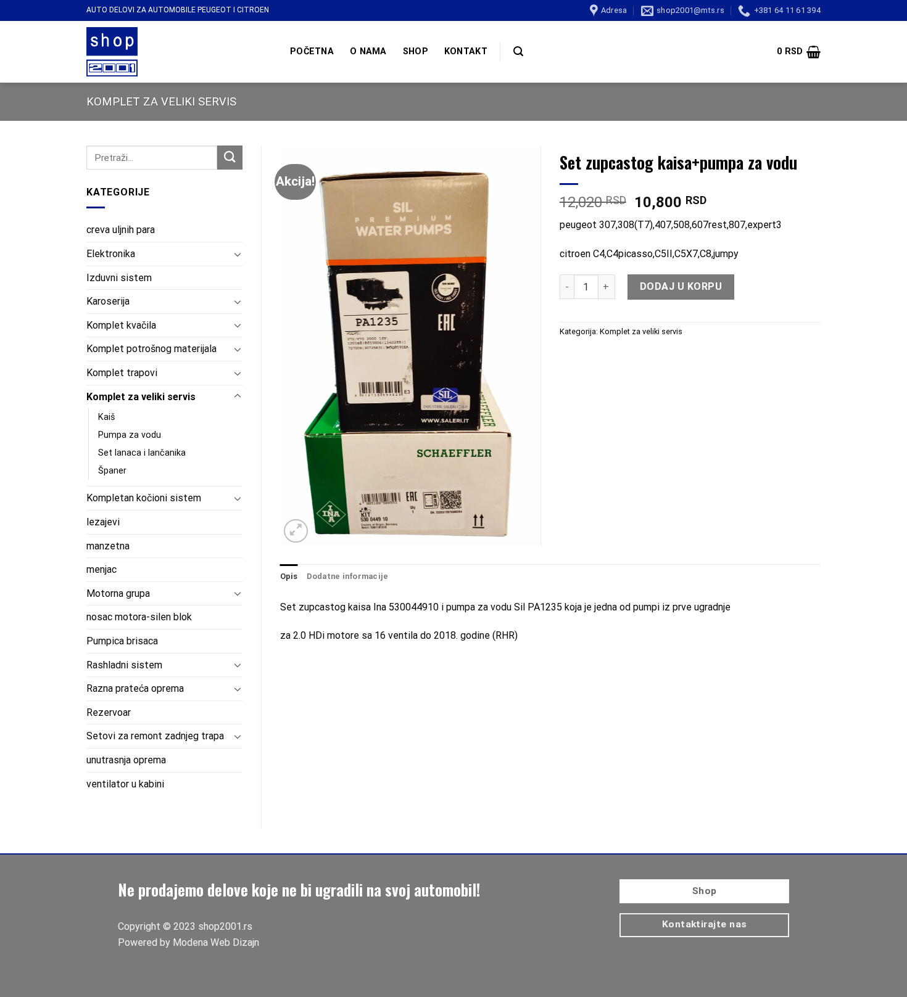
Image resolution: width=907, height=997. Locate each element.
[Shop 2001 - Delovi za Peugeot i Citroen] (178, 52)
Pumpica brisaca (122, 641)
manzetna (108, 546)
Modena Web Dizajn (216, 942)
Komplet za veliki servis (161, 101)
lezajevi (103, 522)
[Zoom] (296, 531)
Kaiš (106, 417)
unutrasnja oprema (126, 760)
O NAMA (368, 51)
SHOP (415, 51)
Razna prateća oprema (135, 688)
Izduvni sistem (119, 278)
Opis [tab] (289, 576)
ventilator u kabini (125, 784)
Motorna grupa (118, 593)
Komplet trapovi (121, 373)
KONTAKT (465, 51)
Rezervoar (108, 712)
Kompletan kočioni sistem (143, 498)
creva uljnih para (120, 230)
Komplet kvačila (121, 325)
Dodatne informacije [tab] (348, 576)
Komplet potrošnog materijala (151, 349)
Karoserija (108, 301)
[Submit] (229, 158)
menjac (101, 569)
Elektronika (110, 254)
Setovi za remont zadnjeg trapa (155, 736)
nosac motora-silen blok (139, 617)
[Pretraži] (518, 51)
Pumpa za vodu (129, 435)
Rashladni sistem (124, 665)
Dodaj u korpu (681, 286)
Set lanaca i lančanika (142, 453)
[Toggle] (237, 254)
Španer (112, 471)
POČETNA (312, 51)
